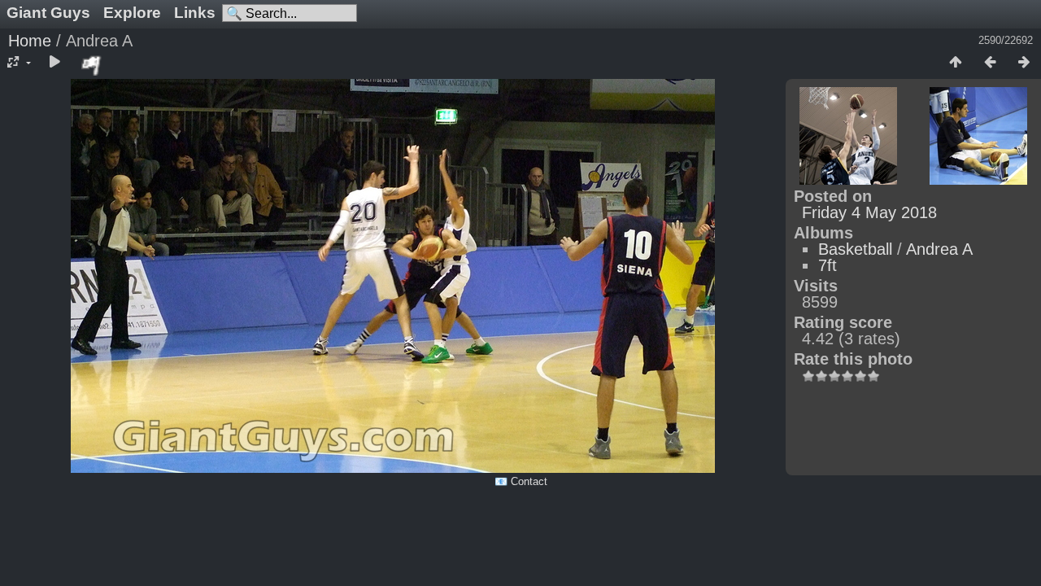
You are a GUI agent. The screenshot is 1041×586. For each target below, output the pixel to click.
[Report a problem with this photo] (92, 65)
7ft (827, 265)
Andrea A (939, 249)
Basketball (855, 249)
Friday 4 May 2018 (869, 212)
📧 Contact (520, 481)
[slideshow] (54, 63)
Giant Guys (48, 12)
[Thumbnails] (956, 63)
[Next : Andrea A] (1024, 63)
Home (29, 41)
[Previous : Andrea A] (990, 63)
